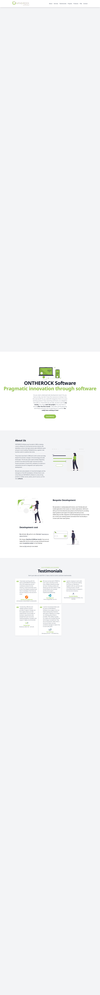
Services (56, 3)
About (50, 3)
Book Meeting (50, 416)
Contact (85, 3)
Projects (70, 3)
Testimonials (62, 3)
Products (75, 3)
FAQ (81, 3)
